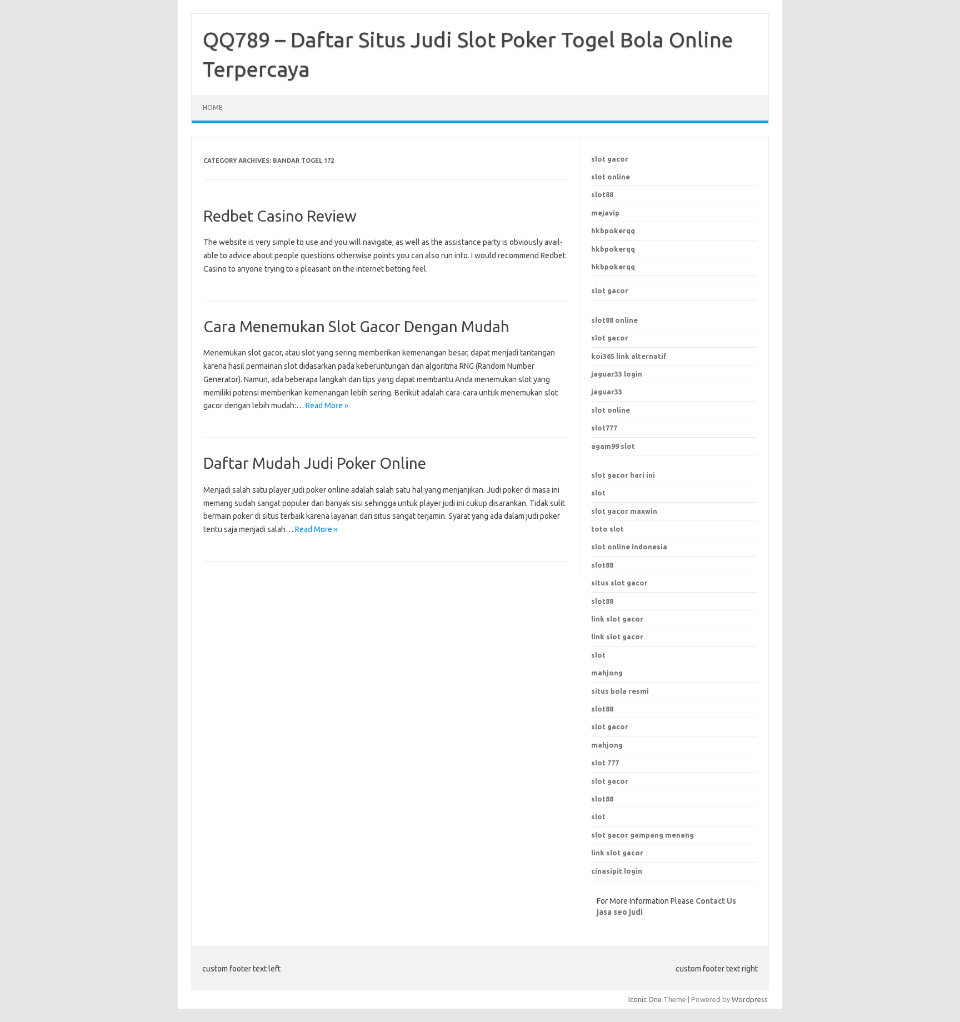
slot (598, 493)
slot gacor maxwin (624, 511)
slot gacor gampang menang (642, 835)
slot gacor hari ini (623, 475)
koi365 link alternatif (629, 356)
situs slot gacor (619, 583)
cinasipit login (616, 871)
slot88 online (614, 320)
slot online (610, 177)
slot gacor (609, 159)
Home (213, 107)
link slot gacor (617, 636)
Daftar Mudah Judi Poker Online (314, 463)
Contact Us (716, 900)
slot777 (604, 428)
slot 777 (605, 762)
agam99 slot (613, 446)
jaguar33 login (616, 374)
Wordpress (750, 999)
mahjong (607, 745)
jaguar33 (606, 391)
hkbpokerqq (613, 230)
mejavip (605, 213)
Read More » (327, 405)
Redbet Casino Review (280, 215)
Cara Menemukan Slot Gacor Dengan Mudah (356, 326)
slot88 (602, 194)
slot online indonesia (629, 546)
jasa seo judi (620, 912)
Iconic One (645, 999)
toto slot (607, 529)
